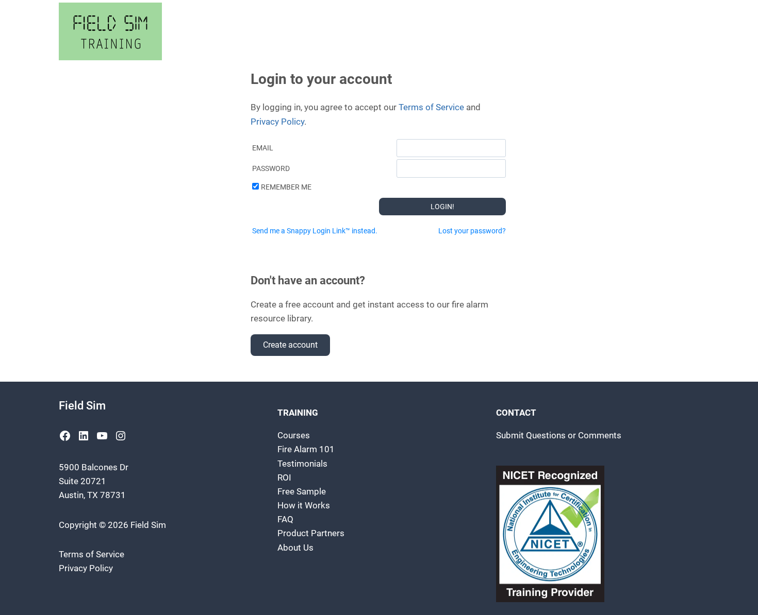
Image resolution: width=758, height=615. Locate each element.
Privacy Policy (277, 121)
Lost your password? (472, 231)
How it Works (303, 505)
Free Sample (301, 491)
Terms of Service (431, 107)
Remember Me (286, 187)
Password (271, 168)
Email (262, 148)
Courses (293, 435)
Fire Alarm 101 (306, 449)
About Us (295, 547)
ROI (284, 477)
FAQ (285, 519)
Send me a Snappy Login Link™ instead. (314, 231)
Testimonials (302, 463)
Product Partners (310, 533)
